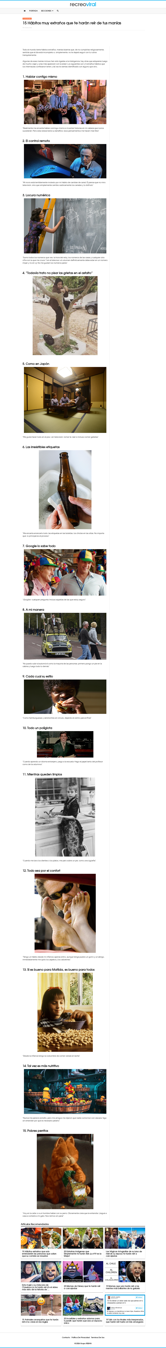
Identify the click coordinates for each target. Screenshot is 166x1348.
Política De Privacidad (81, 1337)
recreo (83, 4)
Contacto (66, 1337)
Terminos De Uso (97, 1337)
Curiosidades (27, 18)
